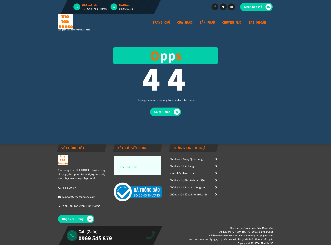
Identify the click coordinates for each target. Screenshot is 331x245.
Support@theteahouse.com (78, 197)
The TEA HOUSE (129, 167)
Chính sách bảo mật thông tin (187, 187)
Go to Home (162, 112)
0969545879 (126, 8)
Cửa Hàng (185, 22)
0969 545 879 (69, 188)
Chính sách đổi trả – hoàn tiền (187, 180)
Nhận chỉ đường (73, 219)
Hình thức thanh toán (182, 173)
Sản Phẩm (207, 22)
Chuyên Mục (232, 22)
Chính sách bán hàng (182, 166)
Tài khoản (257, 22)
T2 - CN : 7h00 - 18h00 (94, 8)
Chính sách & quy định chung (186, 159)
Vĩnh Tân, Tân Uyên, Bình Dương (81, 205)
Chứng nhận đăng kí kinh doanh (188, 194)
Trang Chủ (161, 22)
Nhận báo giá (253, 7)
